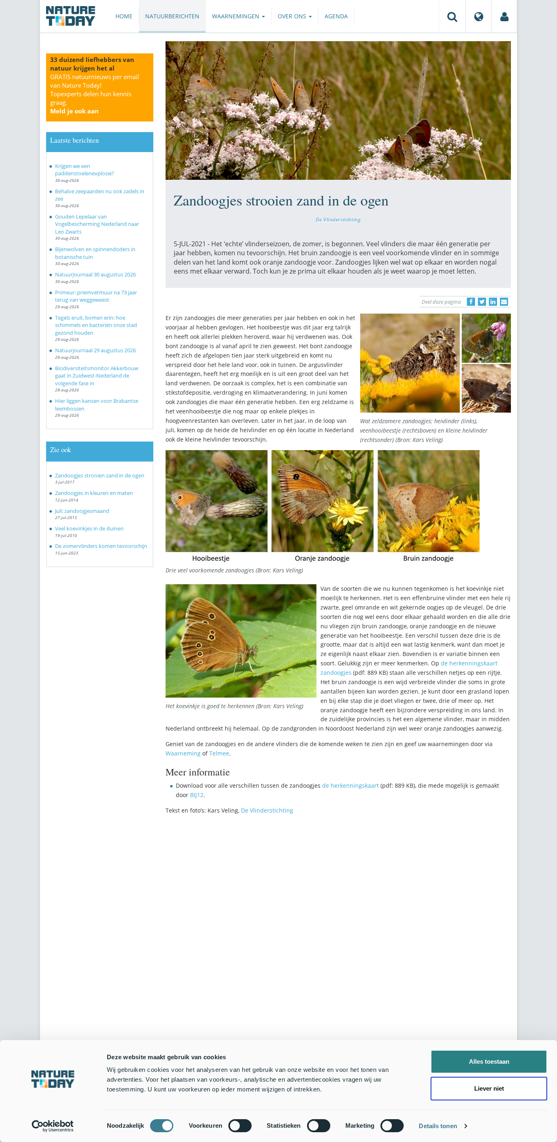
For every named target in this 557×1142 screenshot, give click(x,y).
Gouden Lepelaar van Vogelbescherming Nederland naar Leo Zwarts (97, 224)
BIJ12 (196, 795)
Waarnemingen (236, 16)
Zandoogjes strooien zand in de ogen (99, 475)
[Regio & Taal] (479, 16)
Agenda (336, 16)
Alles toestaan (489, 1061)
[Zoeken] (452, 16)
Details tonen (438, 1125)
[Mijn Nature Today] (504, 16)
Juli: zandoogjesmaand (82, 511)
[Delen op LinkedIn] (493, 302)
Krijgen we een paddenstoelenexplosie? (84, 169)
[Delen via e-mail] (504, 302)
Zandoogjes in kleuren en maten (94, 493)
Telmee (219, 753)
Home (124, 16)
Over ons (293, 16)
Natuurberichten (172, 16)
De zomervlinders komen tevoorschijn (101, 546)
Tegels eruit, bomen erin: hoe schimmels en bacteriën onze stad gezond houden (96, 325)
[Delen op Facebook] (471, 302)
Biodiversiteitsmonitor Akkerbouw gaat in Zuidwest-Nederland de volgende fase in (96, 375)
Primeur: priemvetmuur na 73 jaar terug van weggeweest (96, 296)
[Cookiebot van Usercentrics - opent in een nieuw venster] (52, 1126)
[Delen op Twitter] (482, 302)
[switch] (240, 1125)
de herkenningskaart (350, 785)
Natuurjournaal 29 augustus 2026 (95, 350)
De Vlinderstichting (338, 219)
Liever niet (489, 1088)
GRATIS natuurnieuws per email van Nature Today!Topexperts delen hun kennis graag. (94, 94)
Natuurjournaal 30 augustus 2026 (95, 274)
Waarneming (183, 753)
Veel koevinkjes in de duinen (89, 528)
